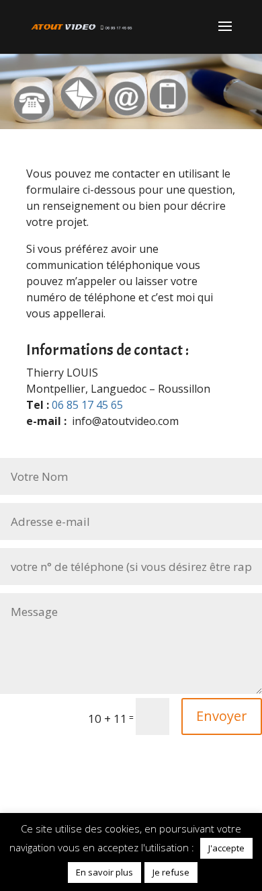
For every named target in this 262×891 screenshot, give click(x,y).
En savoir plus (104, 872)
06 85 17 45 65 (87, 404)
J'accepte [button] (226, 848)
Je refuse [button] (170, 872)
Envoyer (221, 716)
